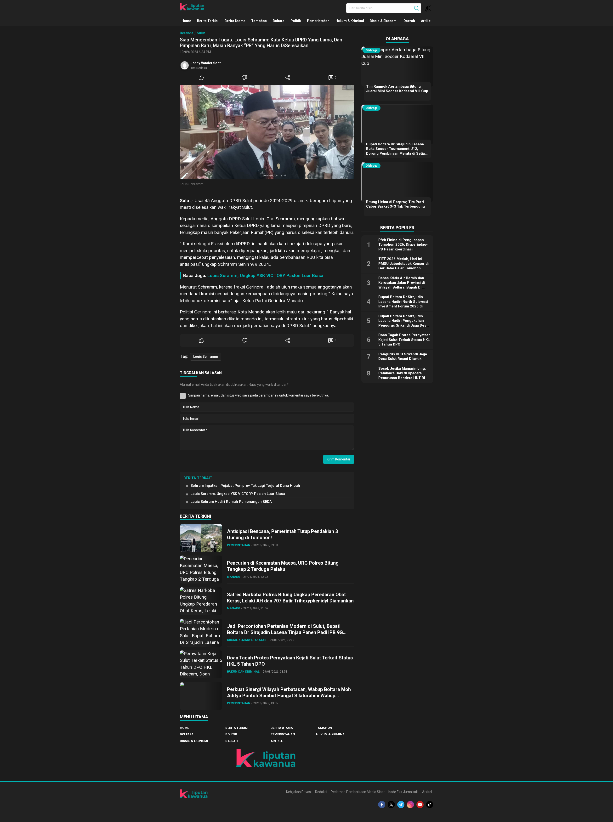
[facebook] (381, 804)
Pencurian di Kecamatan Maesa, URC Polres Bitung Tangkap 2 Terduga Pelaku (283, 566)
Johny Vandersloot (206, 63)
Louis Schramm (205, 356)
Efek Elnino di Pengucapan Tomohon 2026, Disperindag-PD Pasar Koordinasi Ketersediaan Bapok (403, 247)
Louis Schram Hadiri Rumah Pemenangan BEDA (231, 501)
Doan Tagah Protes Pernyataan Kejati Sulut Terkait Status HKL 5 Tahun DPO (290, 661)
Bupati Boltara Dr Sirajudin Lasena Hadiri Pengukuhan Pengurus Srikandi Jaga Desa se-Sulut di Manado (403, 323)
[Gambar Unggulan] (267, 132)
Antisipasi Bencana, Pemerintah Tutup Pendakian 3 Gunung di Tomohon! (282, 534)
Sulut (201, 33)
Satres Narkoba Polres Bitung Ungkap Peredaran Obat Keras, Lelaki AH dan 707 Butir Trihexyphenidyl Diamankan (290, 598)
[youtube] (420, 804)
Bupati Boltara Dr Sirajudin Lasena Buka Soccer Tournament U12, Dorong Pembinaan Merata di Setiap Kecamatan (396, 151)
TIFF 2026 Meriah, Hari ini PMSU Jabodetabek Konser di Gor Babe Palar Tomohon (403, 263)
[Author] (184, 65)
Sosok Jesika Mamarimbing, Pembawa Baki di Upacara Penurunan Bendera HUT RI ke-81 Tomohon (402, 375)
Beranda (186, 33)
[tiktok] (429, 804)
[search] (416, 8)
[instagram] (410, 804)
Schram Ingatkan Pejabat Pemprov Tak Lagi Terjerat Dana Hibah (245, 485)
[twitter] (391, 804)
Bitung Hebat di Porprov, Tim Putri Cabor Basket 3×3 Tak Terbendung (395, 204)
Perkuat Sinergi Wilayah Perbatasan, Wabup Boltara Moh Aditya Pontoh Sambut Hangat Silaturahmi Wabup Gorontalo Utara (289, 695)
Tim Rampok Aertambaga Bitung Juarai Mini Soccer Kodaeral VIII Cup (397, 88)
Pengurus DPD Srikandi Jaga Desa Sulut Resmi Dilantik (402, 356)
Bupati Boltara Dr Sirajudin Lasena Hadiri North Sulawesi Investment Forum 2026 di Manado (403, 304)
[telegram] (400, 804)
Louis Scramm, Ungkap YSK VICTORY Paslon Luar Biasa (265, 275)
